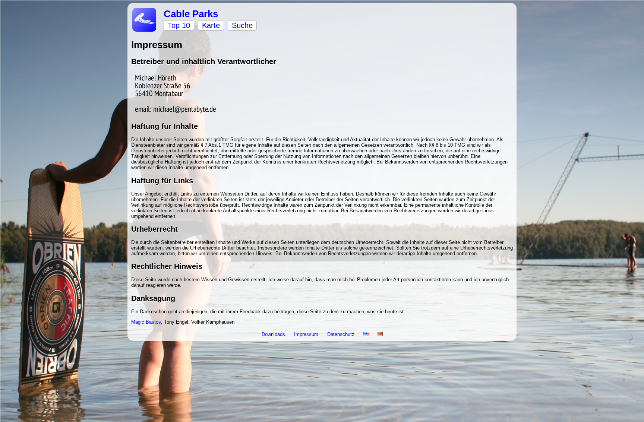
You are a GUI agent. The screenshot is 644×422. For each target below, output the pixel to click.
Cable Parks (191, 13)
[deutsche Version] (380, 334)
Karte (211, 25)
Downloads (274, 334)
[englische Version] (366, 334)
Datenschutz (341, 334)
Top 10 (179, 25)
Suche (242, 25)
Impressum (307, 334)
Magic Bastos (146, 322)
